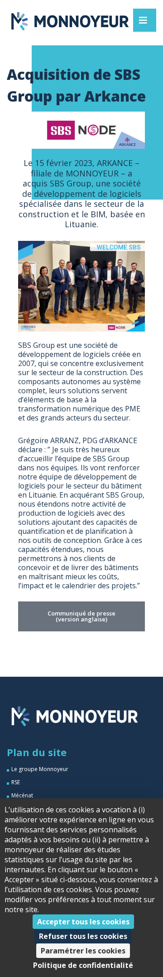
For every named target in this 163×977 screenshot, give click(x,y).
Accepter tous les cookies (83, 922)
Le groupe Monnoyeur (39, 769)
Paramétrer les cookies (83, 951)
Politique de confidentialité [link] (83, 965)
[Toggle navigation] (143, 20)
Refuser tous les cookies (83, 936)
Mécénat (22, 795)
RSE (15, 782)
